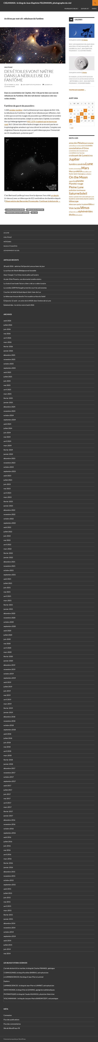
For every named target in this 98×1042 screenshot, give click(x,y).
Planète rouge (76, 183)
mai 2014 (7, 953)
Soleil (83, 193)
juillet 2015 (8, 893)
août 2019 (7, 682)
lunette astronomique (75, 168)
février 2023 (8, 501)
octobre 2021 (9, 570)
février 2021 (8, 605)
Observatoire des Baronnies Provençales (21, 201)
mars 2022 (7, 549)
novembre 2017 (9, 773)
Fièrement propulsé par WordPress (15, 1039)
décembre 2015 (9, 872)
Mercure (73, 171)
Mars (85, 168)
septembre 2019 (10, 678)
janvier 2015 (8, 919)
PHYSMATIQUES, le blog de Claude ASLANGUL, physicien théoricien (29, 994)
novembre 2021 (9, 566)
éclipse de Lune (73, 212)
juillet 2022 (8, 532)
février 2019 (8, 708)
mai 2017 (7, 798)
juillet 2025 (8, 377)
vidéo (89, 204)
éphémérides (85, 211)
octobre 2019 (9, 674)
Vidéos (94, 8)
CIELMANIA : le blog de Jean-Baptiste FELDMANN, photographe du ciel (37, 3)
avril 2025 (7, 390)
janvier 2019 (8, 712)
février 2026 (8, 346)
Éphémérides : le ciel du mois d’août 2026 (19, 305)
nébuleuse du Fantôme (35, 209)
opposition (72, 181)
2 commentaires (84, 83)
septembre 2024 (10, 420)
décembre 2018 (9, 717)
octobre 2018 (9, 725)
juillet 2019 (8, 687)
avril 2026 (7, 338)
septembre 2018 (10, 730)
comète (90, 145)
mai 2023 (7, 489)
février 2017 (8, 811)
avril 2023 (7, 493)
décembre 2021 (9, 562)
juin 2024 (7, 433)
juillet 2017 (8, 790)
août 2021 (7, 579)
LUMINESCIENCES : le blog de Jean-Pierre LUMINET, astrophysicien (29, 985)
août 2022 (7, 527)
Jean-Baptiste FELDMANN (31, 84)
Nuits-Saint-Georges (76, 174)
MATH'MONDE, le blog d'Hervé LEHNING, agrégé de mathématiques (29, 990)
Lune (89, 164)
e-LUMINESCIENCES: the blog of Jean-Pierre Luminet (23, 977)
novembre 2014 (9, 928)
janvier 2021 (8, 609)
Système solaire (74, 199)
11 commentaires (84, 51)
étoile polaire (78, 215)
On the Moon (78, 177)
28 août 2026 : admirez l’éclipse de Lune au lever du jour (24, 266)
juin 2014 (7, 949)
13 (82, 114)
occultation (87, 174)
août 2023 (7, 476)
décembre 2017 (9, 768)
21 (85, 117)
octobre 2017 (9, 777)
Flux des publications (11, 1020)
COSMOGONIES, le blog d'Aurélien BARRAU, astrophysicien (26, 973)
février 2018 (8, 760)
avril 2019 (7, 699)
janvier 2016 (8, 867)
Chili (85, 145)
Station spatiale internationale (78, 197)
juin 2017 (7, 794)
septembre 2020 (10, 626)
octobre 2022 (9, 519)
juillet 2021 (8, 583)
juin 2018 (7, 743)
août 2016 (7, 837)
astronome (89, 143)
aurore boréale (79, 146)
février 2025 (8, 398)
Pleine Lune (76, 187)
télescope (74, 201)
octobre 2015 (9, 880)
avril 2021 (7, 596)
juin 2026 (7, 329)
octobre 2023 (9, 467)
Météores (7, 242)
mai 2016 (7, 850)
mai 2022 (7, 540)
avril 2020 (7, 648)
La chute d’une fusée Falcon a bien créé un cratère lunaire (25, 283)
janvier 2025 (8, 402)
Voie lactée (74, 208)
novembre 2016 (9, 824)
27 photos (85, 40)
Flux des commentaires (12, 1024)
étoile (72, 214)
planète (80, 180)
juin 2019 (7, 691)
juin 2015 (7, 897)
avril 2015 (7, 906)
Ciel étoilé (8, 67)
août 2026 (7, 321)
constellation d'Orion (79, 148)
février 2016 (8, 863)
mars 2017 (7, 807)
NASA (79, 171)
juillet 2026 (8, 325)
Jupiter (74, 159)
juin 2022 (7, 536)
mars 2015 (7, 910)
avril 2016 (7, 854)
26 (78, 121)
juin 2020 (7, 639)
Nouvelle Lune (86, 172)
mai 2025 (7, 385)
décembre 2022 (9, 510)
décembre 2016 (9, 820)
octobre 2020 (9, 622)
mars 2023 (7, 497)
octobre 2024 (9, 415)
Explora (6, 981)
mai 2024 (7, 437)
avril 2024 (7, 441)
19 (78, 117)
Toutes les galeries (77, 90)
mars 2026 (7, 342)
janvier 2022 (8, 557)
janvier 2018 (8, 764)
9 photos (84, 72)
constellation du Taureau (76, 153)
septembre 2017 (10, 781)
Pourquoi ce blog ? (71, 8)
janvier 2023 (8, 506)
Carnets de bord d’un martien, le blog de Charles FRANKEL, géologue (29, 968)
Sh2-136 (34, 212)
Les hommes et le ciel (11, 250)
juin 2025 (7, 381)
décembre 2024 (9, 407)
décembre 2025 (9, 355)
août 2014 (7, 941)
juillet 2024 (8, 428)
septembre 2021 (10, 575)
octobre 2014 (9, 932)
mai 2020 (7, 643)
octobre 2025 (9, 364)
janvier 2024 (8, 454)
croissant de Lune (78, 155)
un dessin (55, 195)
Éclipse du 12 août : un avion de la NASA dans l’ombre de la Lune (27, 301)
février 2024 (8, 450)
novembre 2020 (9, 618)
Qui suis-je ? (85, 8)
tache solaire (89, 199)
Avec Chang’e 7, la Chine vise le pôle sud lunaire (21, 275)
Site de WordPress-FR (12, 1028)
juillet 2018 (8, 738)
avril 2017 (7, 803)
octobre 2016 (9, 829)
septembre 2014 (10, 936)
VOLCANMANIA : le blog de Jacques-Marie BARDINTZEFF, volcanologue (31, 998)
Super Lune (90, 196)
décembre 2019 (9, 665)
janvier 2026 (8, 351)
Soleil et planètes (10, 246)
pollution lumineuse (77, 190)
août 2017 (7, 786)
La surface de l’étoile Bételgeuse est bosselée (20, 271)
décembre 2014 (9, 923)
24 (71, 121)
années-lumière (15, 110)
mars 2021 (7, 600)
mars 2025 (7, 394)
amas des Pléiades (77, 143)
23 (92, 117)
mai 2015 (7, 902)
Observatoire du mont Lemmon (17, 212)
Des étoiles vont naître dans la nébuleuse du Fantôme (29, 75)
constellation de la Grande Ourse (78, 151)
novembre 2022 (9, 514)
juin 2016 (7, 846)
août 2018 (7, 734)
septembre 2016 (10, 833)
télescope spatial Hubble (78, 204)
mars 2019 (7, 704)
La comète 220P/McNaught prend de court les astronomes (25, 288)
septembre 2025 (10, 368)
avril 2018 (7, 751)
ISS (91, 156)
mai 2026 (7, 334)
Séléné (82, 199)
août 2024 (7, 424)
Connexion (8, 1015)
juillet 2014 (8, 945)
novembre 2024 (9, 411)
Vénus (84, 208)
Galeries (78, 20)
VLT (93, 204)
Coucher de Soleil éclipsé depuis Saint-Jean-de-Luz (22, 292)
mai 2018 (7, 747)
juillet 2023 (8, 480)
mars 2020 (7, 652)
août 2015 (7, 889)
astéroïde (71, 145)
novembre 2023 (9, 463)
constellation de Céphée (15, 209)
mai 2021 (7, 592)
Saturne (74, 193)
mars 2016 (7, 859)
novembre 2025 (9, 359)
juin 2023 (7, 484)
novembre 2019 (9, 669)
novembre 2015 (9, 876)
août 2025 (7, 372)
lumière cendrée (77, 164)
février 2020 (8, 656)
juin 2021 (7, 588)
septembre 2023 (10, 471)
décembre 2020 (9, 613)
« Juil (71, 128)
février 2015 (8, 915)
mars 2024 (7, 445)
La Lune (6, 233)
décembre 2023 (9, 458)
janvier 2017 (8, 816)
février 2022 (8, 553)
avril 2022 (7, 544)
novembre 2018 (9, 721)
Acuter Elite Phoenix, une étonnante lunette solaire (22, 279)
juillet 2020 (8, 635)
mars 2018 (7, 755)
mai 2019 (7, 695)
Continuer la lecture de (49, 201)
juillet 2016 (8, 842)
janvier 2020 (8, 661)
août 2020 (7, 631)
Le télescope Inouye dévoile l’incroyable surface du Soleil (24, 296)
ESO (88, 155)
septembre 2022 (10, 523)
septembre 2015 (10, 885)
